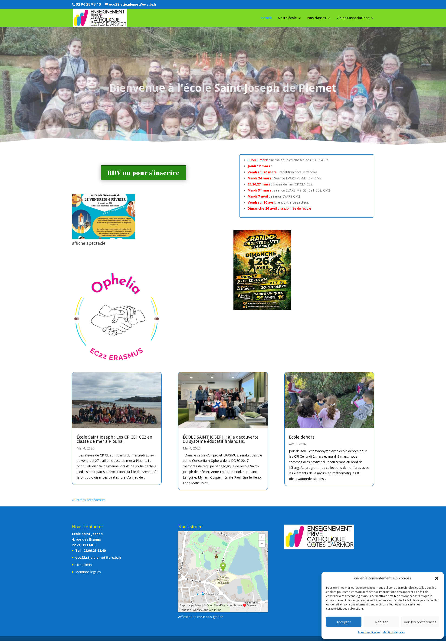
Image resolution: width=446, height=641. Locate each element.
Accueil (266, 18)
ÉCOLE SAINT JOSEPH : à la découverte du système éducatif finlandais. (221, 439)
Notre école (287, 18)
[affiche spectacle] (103, 237)
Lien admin (83, 564)
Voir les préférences (420, 622)
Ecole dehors (302, 437)
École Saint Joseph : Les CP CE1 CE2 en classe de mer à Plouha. (114, 439)
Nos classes (316, 18)
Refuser (381, 622)
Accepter (344, 622)
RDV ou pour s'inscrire (143, 172)
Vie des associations (353, 18)
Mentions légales (369, 632)
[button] (436, 578)
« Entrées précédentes (88, 500)
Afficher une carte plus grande (200, 617)
